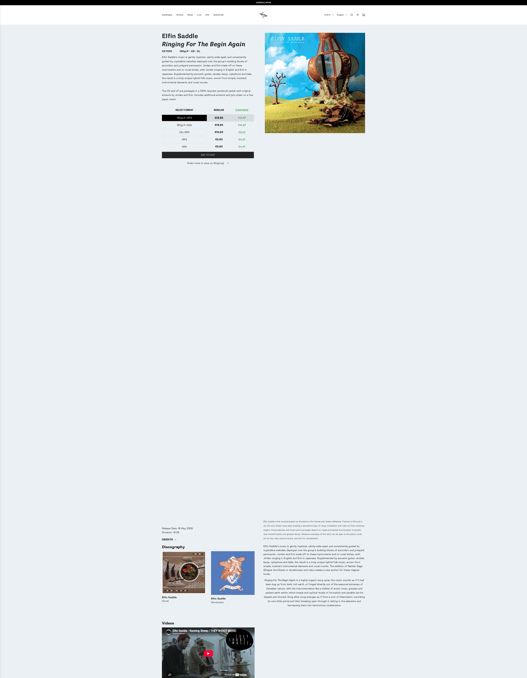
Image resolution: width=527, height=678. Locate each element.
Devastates (218, 600)
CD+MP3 (184, 132)
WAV (184, 146)
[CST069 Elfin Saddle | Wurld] (184, 572)
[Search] (352, 15)
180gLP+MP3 (184, 117)
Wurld (169, 599)
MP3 (184, 139)
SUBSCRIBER (242, 110)
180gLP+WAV (184, 125)
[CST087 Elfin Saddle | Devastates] (233, 573)
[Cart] (364, 15)
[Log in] (358, 15)
